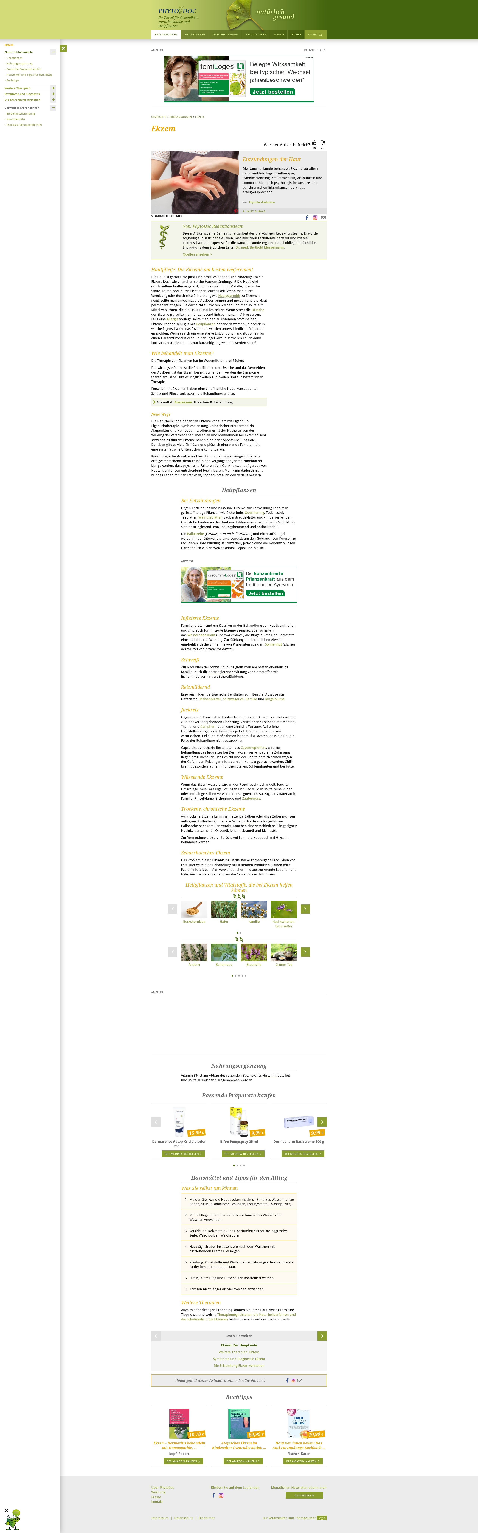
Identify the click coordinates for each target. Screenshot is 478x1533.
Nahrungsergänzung (19, 63)
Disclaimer (207, 1518)
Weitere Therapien (17, 88)
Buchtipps (13, 80)
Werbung (158, 1492)
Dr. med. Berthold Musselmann (260, 247)
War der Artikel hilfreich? (287, 144)
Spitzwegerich (233, 699)
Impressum (160, 1518)
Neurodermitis (16, 119)
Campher (207, 726)
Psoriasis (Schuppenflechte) (24, 124)
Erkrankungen (166, 34)
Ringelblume (275, 699)
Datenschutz (183, 1518)
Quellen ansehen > (197, 254)
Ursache (258, 309)
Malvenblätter (210, 699)
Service (296, 34)
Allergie (172, 319)
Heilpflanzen (195, 34)
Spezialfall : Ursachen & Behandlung (195, 402)
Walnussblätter (210, 517)
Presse (156, 1497)
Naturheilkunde (225, 34)
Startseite (158, 117)
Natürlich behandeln (19, 52)
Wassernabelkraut (201, 635)
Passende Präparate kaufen (24, 69)
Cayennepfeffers (253, 747)
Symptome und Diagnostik (22, 94)
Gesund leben (256, 34)
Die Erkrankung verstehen (22, 100)
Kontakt (157, 1501)
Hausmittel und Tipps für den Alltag (29, 74)
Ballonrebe (195, 533)
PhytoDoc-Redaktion (262, 202)
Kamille (251, 699)
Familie (279, 34)
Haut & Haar (256, 211)
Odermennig (254, 512)
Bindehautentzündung (21, 113)
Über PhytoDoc (162, 1487)
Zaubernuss (251, 798)
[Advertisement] (239, 1024)
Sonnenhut (273, 644)
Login (322, 1518)
